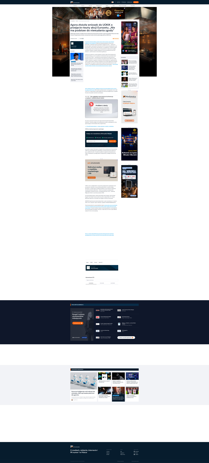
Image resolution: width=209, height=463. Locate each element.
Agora (87, 262)
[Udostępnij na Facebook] (81, 38)
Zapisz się (112, 141)
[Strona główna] (75, 2)
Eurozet (95, 262)
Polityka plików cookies (135, 461)
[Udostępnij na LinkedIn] (82, 38)
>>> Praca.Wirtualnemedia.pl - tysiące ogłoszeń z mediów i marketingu (99, 126)
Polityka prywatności (120, 461)
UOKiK (91, 262)
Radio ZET (100, 262)
